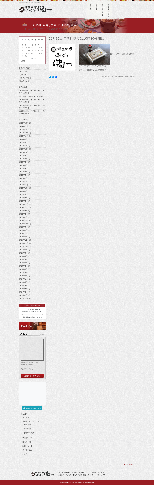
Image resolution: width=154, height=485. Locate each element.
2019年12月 (23, 204)
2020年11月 (23, 185)
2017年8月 (23, 253)
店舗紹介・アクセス (65, 475)
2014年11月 (23, 279)
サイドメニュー (28, 450)
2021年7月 (23, 159)
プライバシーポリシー (99, 475)
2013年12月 (23, 298)
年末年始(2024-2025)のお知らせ (31, 96)
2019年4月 (23, 211)
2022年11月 (23, 136)
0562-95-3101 (34, 309)
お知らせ (22, 75)
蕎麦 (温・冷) (27, 438)
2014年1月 (23, 295)
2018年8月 (23, 230)
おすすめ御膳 (29, 433)
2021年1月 (23, 178)
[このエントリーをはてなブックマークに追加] (50, 77)
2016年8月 (23, 259)
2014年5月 (23, 282)
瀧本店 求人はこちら (33, 408)
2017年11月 (23, 243)
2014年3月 (23, 289)
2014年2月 (23, 292)
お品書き (24, 414)
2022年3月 (23, 139)
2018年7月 (23, 233)
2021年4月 (23, 168)
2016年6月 (23, 263)
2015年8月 (23, 272)
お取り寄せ (23, 71)
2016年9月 (23, 256)
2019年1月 (23, 217)
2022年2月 (23, 142)
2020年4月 (23, 198)
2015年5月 (23, 276)
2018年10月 (23, 224)
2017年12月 (23, 240)
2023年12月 (23, 129)
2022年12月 (23, 133)
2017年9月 (23, 250)
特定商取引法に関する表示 (82, 475)
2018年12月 (23, 220)
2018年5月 (23, 237)
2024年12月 (23, 126)
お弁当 (24, 454)
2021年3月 (23, 172)
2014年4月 (23, 285)
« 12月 (23, 61)
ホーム (60, 472)
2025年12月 (23, 123)
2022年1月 (23, 146)
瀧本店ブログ (24, 81)
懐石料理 (27, 429)
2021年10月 (23, 152)
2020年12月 (23, 181)
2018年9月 (23, 227)
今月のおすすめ (25, 78)
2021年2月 (23, 175)
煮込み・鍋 (26, 442)
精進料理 (27, 424)
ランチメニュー (28, 417)
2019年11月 (23, 207)
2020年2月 (23, 201)
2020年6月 (23, 191)
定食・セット (27, 446)
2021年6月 (23, 162)
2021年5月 (23, 165)
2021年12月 (23, 149)
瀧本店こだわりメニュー (31, 421)
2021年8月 (23, 155)
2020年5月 (23, 194)
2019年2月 (23, 214)
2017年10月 (23, 246)
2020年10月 (23, 188)
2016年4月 (23, 266)
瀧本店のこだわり (85, 472)
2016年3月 (23, 269)
